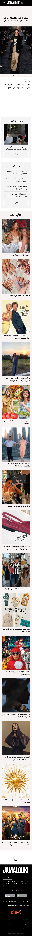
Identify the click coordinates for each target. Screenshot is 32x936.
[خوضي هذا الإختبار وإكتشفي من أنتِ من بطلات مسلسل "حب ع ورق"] (16, 823)
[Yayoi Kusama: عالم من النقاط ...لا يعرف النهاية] (16, 653)
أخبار (28, 905)
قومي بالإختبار (16, 154)
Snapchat (7, 884)
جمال (22, 902)
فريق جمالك (27, 80)
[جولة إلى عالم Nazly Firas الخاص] (16, 487)
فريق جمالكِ (25, 924)
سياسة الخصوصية (23, 929)
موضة (27, 902)
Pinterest (16, 882)
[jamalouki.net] (16, 3)
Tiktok (24, 884)
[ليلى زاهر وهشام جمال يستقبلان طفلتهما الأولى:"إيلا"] (16, 444)
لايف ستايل (22, 905)
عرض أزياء (14, 76)
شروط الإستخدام (8, 924)
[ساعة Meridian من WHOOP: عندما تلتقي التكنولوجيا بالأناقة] (16, 695)
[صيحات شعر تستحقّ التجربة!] (16, 236)
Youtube (15, 884)
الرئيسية (20, 76)
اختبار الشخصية (13, 905)
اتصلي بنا (25, 919)
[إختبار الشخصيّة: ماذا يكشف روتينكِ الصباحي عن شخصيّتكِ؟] (16, 134)
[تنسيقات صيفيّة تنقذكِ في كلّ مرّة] (16, 570)
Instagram (7, 882)
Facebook (25, 882)
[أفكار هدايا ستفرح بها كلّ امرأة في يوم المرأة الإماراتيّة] (16, 610)
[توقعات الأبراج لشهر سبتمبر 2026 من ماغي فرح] (16, 781)
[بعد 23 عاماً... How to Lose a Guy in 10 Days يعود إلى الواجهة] (16, 317)
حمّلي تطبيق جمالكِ (16, 890)
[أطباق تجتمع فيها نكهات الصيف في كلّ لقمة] (16, 402)
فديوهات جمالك (8, 902)
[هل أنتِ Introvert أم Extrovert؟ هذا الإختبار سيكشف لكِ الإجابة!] (16, 359)
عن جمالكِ (10, 919)
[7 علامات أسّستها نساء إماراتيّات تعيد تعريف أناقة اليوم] (16, 738)
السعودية (17, 902)
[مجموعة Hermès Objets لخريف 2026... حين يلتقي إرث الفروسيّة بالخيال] (16, 527)
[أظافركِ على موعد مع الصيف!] (16, 276)
